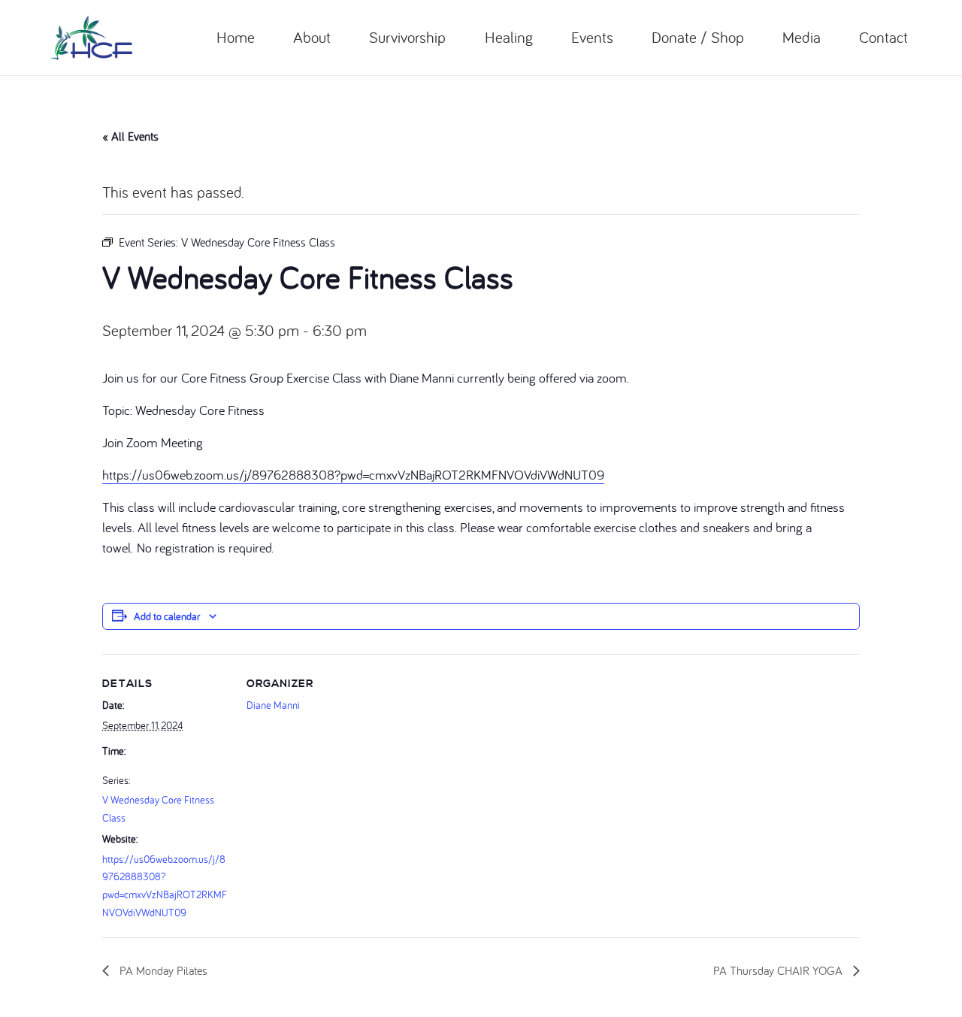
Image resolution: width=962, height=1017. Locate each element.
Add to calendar (167, 616)
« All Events (130, 136)
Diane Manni (273, 705)
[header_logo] (91, 37)
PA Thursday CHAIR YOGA (779, 970)
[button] (340, 37)
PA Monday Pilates (161, 970)
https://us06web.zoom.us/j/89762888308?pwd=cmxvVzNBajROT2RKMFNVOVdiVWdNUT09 (353, 474)
